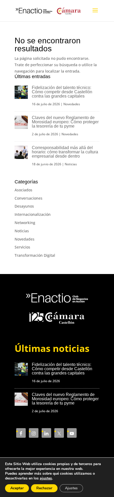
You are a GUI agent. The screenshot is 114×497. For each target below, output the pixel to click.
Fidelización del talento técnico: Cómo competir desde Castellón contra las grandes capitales (62, 91)
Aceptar (17, 488)
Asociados (23, 189)
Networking (25, 222)
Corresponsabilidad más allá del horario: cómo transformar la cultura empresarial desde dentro (65, 151)
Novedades (71, 104)
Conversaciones (28, 198)
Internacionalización (33, 214)
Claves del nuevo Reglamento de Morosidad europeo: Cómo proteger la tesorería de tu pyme (65, 121)
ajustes (46, 478)
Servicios (22, 247)
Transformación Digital (35, 255)
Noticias (71, 164)
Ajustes (71, 488)
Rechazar (44, 488)
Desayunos (24, 206)
